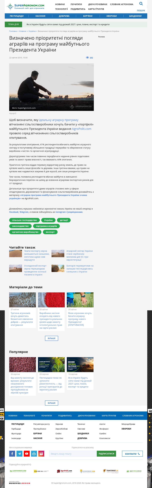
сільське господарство (24, 220)
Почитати (76, 4)
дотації (64, 220)
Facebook (13, 212)
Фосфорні (103, 429)
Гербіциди (16, 429)
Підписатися (106, 453)
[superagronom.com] (25, 6)
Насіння (40, 16)
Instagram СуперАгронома (69, 212)
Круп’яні (59, 438)
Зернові (59, 424)
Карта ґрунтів (96, 9)
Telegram (23, 212)
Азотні (102, 424)
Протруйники (39, 429)
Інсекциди (16, 438)
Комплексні (104, 438)
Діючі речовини (97, 4)
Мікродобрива (128, 424)
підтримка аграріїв (46, 226)
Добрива (64, 16)
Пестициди (17, 16)
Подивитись (78, 9)
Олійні (58, 433)
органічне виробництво (25, 232)
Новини (60, 4)
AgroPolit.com (81, 129)
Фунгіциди (16, 433)
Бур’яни (87, 16)
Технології (61, 9)
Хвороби (111, 16)
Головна (13, 31)
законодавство (20, 226)
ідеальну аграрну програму (58, 120)
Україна (32, 31)
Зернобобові (62, 429)
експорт (50, 232)
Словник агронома (121, 4)
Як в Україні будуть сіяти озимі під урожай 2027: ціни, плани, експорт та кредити (68, 24)
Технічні (81, 424)
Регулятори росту (41, 424)
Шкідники (135, 16)
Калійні (102, 433)
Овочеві (81, 429)
